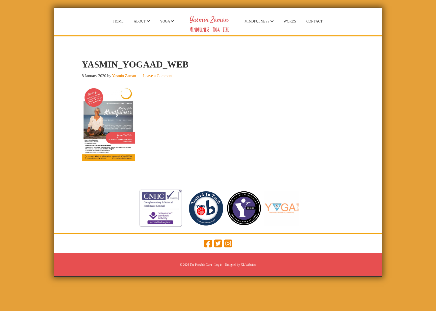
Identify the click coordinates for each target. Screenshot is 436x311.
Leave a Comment (157, 76)
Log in (218, 264)
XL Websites (248, 264)
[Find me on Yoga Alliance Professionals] (244, 224)
